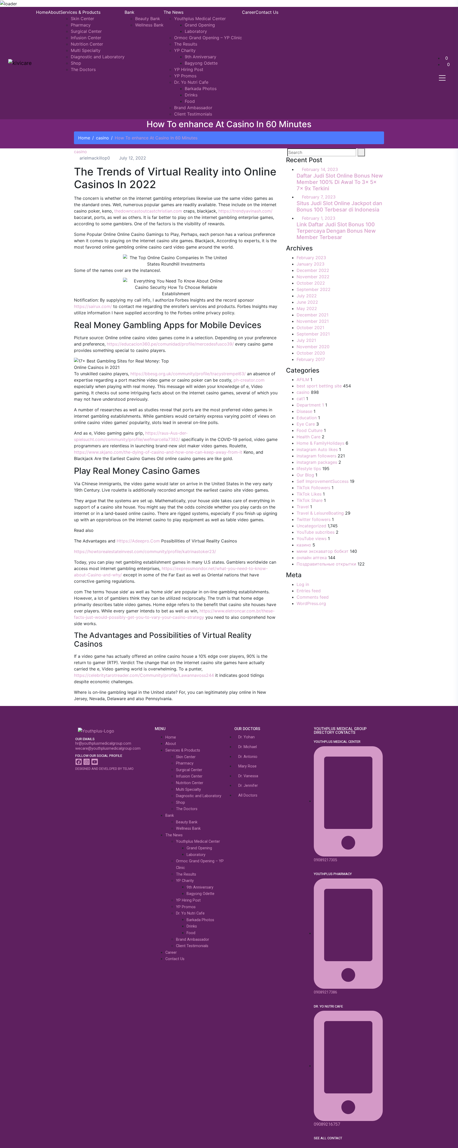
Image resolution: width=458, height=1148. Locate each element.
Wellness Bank (149, 25)
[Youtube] (94, 761)
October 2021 (310, 327)
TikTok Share (310, 500)
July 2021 (306, 340)
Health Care (308, 436)
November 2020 (313, 346)
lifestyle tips (309, 468)
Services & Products (80, 12)
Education (307, 417)
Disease (304, 411)
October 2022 (311, 283)
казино (304, 544)
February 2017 (311, 359)
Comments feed (313, 597)
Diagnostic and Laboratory (98, 56)
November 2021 (313, 321)
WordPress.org (311, 603)
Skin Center (82, 18)
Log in (303, 584)
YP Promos (185, 75)
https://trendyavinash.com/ (245, 211)
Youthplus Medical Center (200, 18)
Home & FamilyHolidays (320, 443)
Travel (303, 506)
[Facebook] (78, 761)
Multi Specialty (85, 50)
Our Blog (305, 475)
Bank (129, 12)
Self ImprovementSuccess (323, 481)
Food (190, 101)
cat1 (301, 398)
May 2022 (307, 308)
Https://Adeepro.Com (138, 541)
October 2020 (311, 353)
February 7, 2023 (319, 197)
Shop (76, 63)
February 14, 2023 (320, 169)
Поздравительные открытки (326, 564)
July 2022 (307, 295)
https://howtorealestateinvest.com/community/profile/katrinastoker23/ (145, 551)
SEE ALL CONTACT (328, 1138)
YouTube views (312, 538)
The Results (185, 44)
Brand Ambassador (193, 107)
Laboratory (196, 31)
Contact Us (267, 12)
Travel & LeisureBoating (320, 513)
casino (102, 137)
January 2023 (310, 264)
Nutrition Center (87, 44)
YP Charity (185, 50)
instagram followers (316, 455)
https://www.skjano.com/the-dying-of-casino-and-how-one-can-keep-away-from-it (158, 452)
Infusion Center (86, 37)
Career (249, 12)
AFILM (303, 379)
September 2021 (313, 334)
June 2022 (307, 302)
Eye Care (306, 424)
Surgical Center (86, 31)
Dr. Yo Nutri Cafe (191, 82)
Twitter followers (314, 519)
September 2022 (314, 289)
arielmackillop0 (94, 158)
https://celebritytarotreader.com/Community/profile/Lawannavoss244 (144, 675)
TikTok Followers (313, 487)
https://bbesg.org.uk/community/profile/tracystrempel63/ (188, 373)
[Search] (361, 152)
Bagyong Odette (201, 63)
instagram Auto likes (317, 449)
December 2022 (313, 270)
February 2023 (311, 257)
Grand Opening (200, 25)
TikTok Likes (309, 494)
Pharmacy (81, 25)
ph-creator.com (249, 380)
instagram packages (317, 462)
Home (42, 12)
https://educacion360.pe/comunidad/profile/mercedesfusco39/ (170, 344)
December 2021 (312, 314)
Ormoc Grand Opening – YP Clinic (208, 37)
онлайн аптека (312, 557)
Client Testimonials (193, 114)
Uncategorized (311, 525)
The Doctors (83, 69)
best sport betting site (319, 385)
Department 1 (310, 405)
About (54, 12)
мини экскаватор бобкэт (323, 551)
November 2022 (313, 276)
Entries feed (309, 590)
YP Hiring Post (188, 69)
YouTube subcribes (315, 532)
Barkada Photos (201, 88)
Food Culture (310, 430)
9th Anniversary (200, 56)
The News (173, 12)
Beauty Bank (147, 18)
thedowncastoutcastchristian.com (148, 211)
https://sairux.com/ (93, 306)
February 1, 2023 (318, 218)
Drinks (191, 95)
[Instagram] (86, 761)
